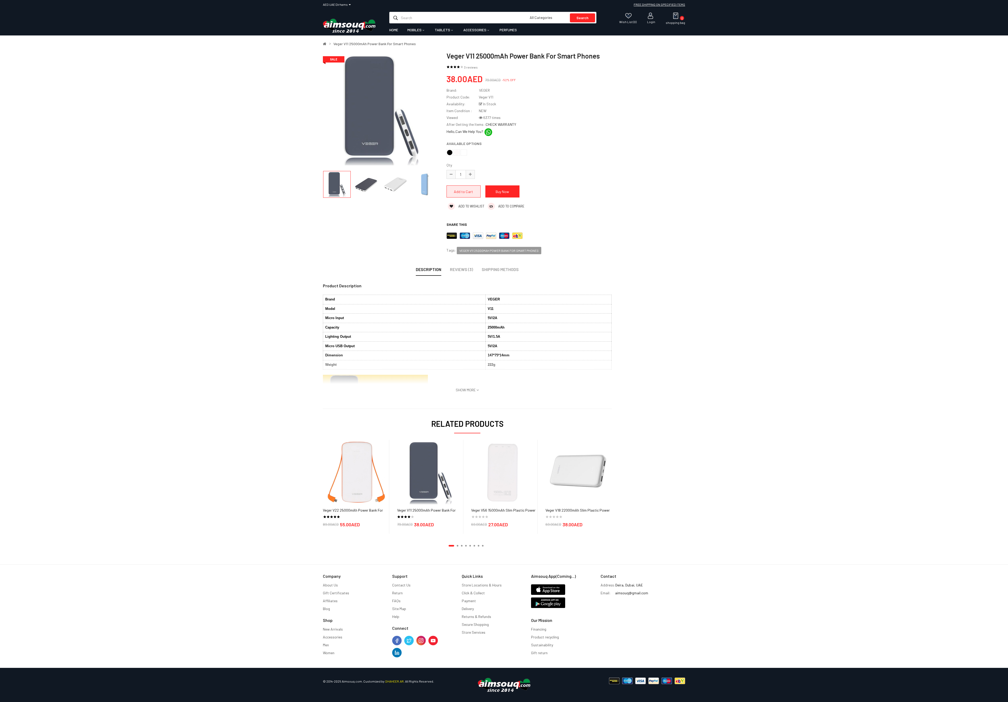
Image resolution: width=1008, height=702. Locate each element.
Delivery (468, 608)
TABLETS (443, 30)
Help (395, 616)
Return (397, 593)
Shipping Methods (500, 269)
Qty (449, 165)
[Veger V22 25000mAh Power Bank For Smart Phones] (356, 472)
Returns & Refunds (476, 616)
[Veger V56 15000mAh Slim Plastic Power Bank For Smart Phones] (504, 472)
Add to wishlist (471, 206)
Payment (469, 601)
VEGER (484, 90)
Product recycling (545, 637)
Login (651, 21)
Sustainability (542, 645)
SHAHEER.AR (394, 681)
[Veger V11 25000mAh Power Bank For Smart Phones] (430, 472)
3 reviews (471, 67)
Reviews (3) (461, 269)
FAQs (396, 601)
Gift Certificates (336, 593)
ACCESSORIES (475, 30)
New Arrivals (333, 629)
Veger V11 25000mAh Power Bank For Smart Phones (374, 44)
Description (428, 269)
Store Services (473, 632)
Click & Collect (473, 593)
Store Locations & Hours (482, 585)
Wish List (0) (628, 21)
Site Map (399, 608)
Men (326, 645)
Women (328, 653)
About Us (330, 585)
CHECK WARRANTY (501, 124)
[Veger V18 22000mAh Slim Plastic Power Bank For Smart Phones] (578, 472)
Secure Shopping (475, 624)
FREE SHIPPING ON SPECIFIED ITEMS (659, 4)
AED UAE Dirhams (336, 4)
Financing (538, 629)
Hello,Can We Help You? (465, 131)
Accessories (332, 637)
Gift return (539, 653)
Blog (326, 608)
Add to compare (510, 206)
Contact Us (401, 585)
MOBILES (414, 30)
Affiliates (330, 601)
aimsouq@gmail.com (631, 593)
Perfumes (508, 30)
